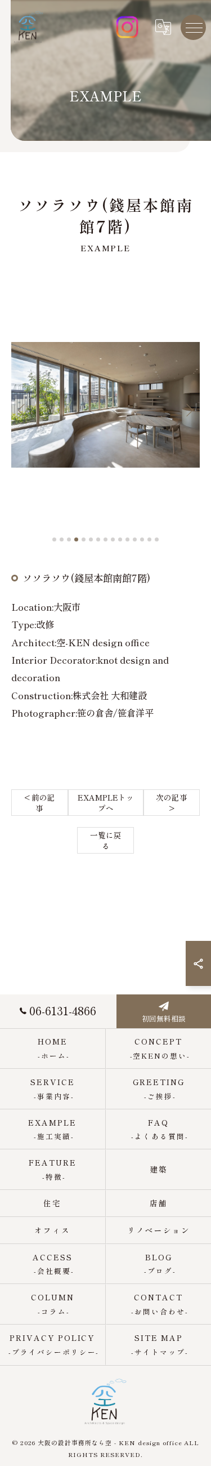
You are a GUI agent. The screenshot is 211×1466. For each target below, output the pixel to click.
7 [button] (98, 539)
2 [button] (62, 539)
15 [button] (157, 539)
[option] (105, 404)
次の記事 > (171, 803)
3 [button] (69, 539)
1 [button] (54, 539)
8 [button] (105, 539)
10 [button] (120, 539)
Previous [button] (22, 409)
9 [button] (113, 539)
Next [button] (188, 409)
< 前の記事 (39, 803)
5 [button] (84, 539)
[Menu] (193, 27)
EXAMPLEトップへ (106, 803)
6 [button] (91, 539)
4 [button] (76, 539)
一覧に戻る (106, 840)
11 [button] (127, 539)
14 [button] (149, 539)
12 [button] (135, 539)
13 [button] (142, 539)
